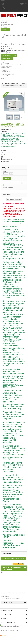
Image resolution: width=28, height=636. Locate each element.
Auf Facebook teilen (7, 159)
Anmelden (3, 0)
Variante (3, 129)
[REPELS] (14, 15)
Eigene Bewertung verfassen (7, 154)
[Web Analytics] (3, 635)
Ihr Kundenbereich (8, 622)
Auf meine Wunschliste (8, 187)
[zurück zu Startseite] (2, 83)
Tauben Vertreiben (5, 63)
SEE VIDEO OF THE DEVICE (14, 199)
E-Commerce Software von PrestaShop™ (12, 630)
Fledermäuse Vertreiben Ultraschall (8, 69)
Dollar (21, 4)
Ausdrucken (6, 161)
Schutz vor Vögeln (5, 67)
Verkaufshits (8, 602)
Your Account (4, 2)
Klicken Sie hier (16, 626)
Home (2, 62)
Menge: (4, 171)
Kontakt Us (3, 78)
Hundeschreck (4, 70)
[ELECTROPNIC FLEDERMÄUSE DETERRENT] (9, 117)
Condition (3, 131)
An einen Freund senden (9, 157)
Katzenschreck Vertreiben (6, 66)
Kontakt (1, 17)
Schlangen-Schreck (5, 71)
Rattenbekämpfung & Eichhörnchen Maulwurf (11, 64)
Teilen (4, 152)
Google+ (10, 152)
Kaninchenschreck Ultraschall (7, 73)
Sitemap (2, 19)
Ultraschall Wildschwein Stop (7, 74)
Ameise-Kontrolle (5, 77)
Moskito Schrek (4, 75)
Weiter (21, 117)
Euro (21, 6)
